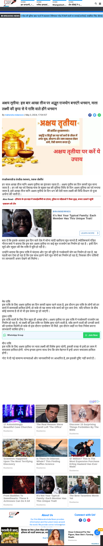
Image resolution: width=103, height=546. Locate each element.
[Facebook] (80, 520)
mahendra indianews (14, 115)
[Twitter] (84, 520)
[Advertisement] (51, 37)
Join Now (93, 335)
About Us (47, 515)
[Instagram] (88, 520)
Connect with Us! (85, 514)
